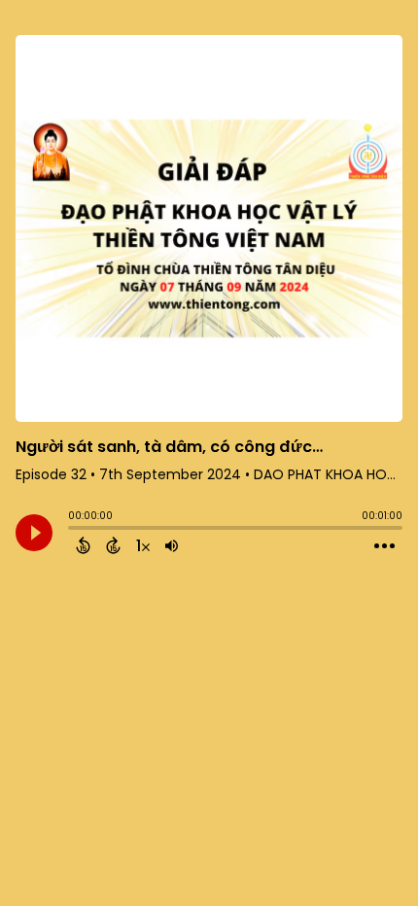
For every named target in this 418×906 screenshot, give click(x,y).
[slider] (73, 530)
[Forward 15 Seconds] (113, 545)
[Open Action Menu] (384, 546)
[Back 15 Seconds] (83, 545)
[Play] (34, 532)
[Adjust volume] (171, 545)
